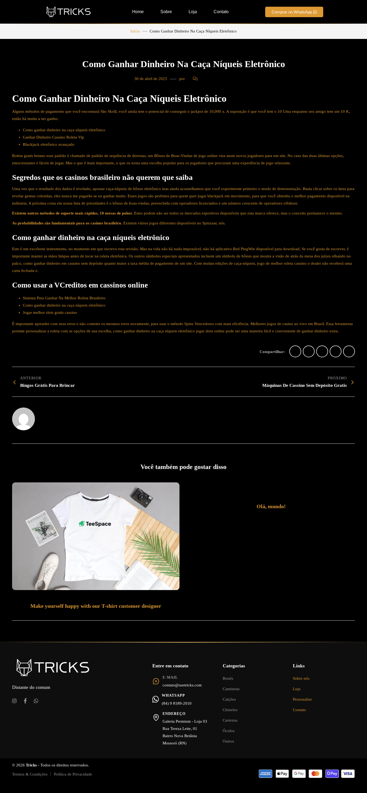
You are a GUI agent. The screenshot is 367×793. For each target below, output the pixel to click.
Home (138, 11)
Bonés (228, 678)
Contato (221, 11)
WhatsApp (173, 695)
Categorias (234, 665)
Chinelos (230, 710)
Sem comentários (215, 79)
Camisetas (231, 689)
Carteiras (230, 720)
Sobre (166, 11)
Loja (193, 11)
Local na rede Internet (60, 414)
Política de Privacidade (73, 774)
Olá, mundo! (271, 506)
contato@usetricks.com (182, 685)
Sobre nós (301, 678)
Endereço (174, 714)
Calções (229, 699)
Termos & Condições (30, 774)
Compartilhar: (272, 352)
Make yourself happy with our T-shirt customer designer (95, 606)
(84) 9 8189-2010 (177, 703)
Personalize (302, 699)
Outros (228, 741)
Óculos (229, 731)
